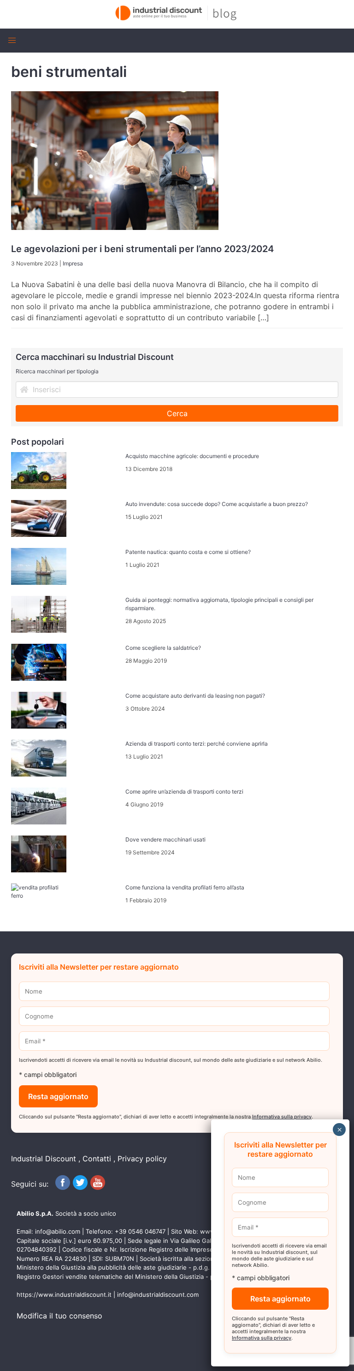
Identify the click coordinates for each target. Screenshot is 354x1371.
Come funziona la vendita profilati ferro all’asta (184, 887)
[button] (12, 41)
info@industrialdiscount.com (158, 1294)
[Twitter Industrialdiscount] (80, 1187)
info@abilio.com (57, 1231)
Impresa (73, 263)
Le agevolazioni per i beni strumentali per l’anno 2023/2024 (142, 248)
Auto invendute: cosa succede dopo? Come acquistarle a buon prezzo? (216, 503)
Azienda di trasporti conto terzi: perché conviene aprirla (196, 743)
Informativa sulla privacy (282, 1116)
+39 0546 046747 (140, 1231)
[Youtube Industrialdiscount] (97, 1187)
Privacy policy (142, 1158)
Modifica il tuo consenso (59, 1315)
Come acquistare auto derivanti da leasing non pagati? (195, 695)
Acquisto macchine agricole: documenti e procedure (192, 456)
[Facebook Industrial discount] (62, 1187)
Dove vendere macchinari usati (165, 839)
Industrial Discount (43, 1158)
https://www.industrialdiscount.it (64, 1294)
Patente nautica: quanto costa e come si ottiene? (188, 551)
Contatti (97, 1158)
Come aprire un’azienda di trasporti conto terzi (184, 791)
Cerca (177, 413)
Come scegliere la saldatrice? (163, 647)
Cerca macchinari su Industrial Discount (95, 357)
